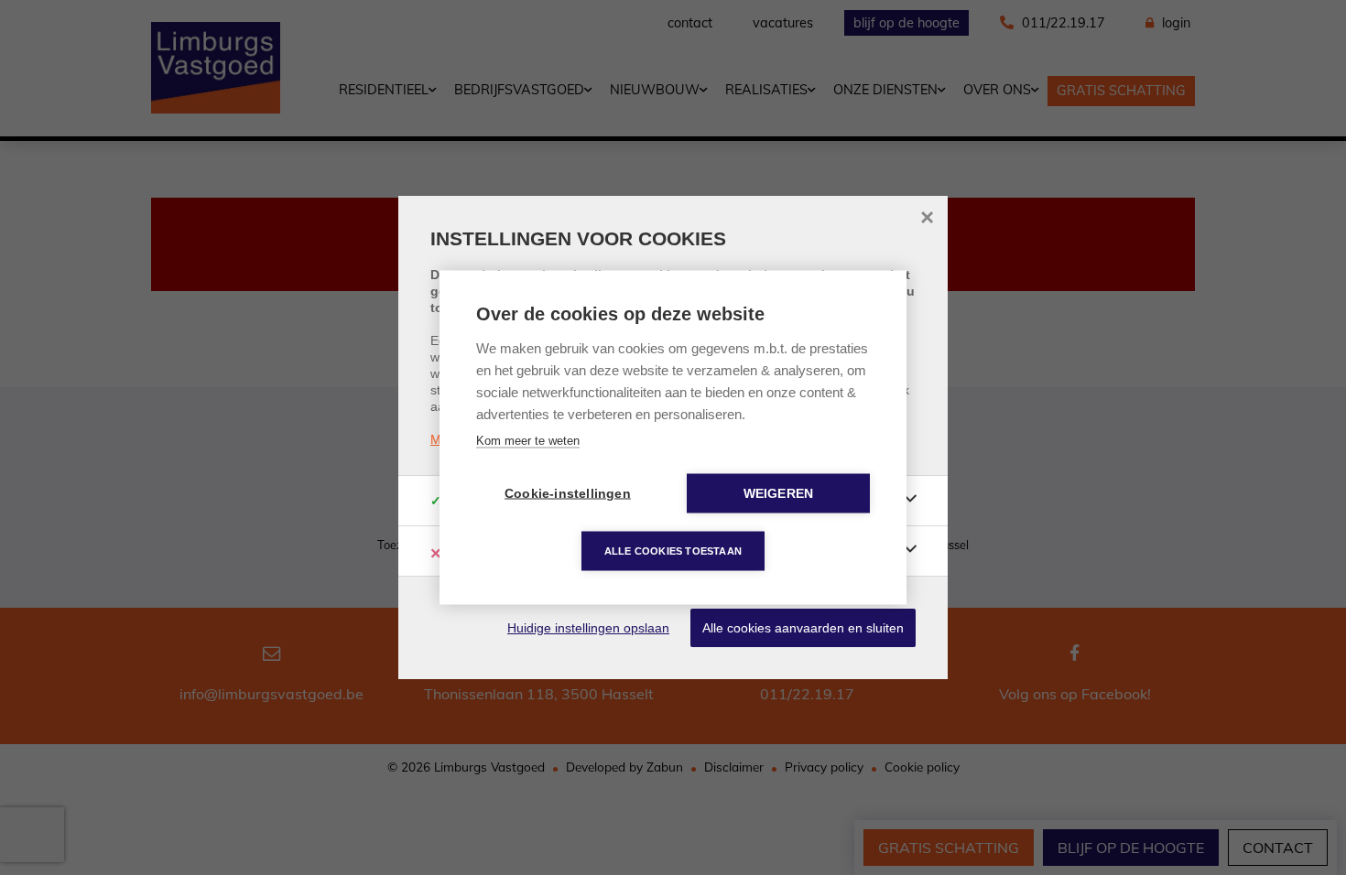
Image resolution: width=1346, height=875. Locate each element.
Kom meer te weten (528, 441)
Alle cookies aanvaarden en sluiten (803, 628)
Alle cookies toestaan (673, 551)
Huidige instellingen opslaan (588, 628)
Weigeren (779, 494)
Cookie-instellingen (568, 494)
